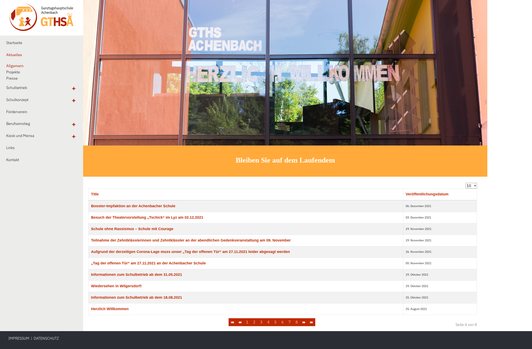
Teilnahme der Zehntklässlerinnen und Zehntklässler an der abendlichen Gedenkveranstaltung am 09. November (191, 240)
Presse (12, 78)
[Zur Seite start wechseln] (232, 322)
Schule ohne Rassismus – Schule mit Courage (132, 229)
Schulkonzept (17, 99)
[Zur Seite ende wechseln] (311, 322)
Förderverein (16, 111)
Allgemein (14, 65)
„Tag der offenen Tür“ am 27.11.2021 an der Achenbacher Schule (148, 263)
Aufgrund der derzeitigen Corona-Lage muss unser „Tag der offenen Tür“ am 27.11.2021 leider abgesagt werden (190, 252)
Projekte (13, 72)
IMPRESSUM (18, 338)
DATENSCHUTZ (46, 338)
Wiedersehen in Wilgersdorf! (116, 286)
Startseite (14, 42)
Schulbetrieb (16, 87)
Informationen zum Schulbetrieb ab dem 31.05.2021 (136, 275)
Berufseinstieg (18, 123)
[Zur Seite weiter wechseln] (304, 322)
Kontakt (12, 159)
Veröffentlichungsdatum (427, 194)
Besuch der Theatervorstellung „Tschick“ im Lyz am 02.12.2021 (147, 217)
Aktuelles (14, 54)
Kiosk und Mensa (20, 135)
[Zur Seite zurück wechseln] (240, 322)
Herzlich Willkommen (110, 309)
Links (10, 147)
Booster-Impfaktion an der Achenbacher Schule (133, 206)
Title (95, 194)
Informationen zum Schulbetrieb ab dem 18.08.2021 (136, 297)
